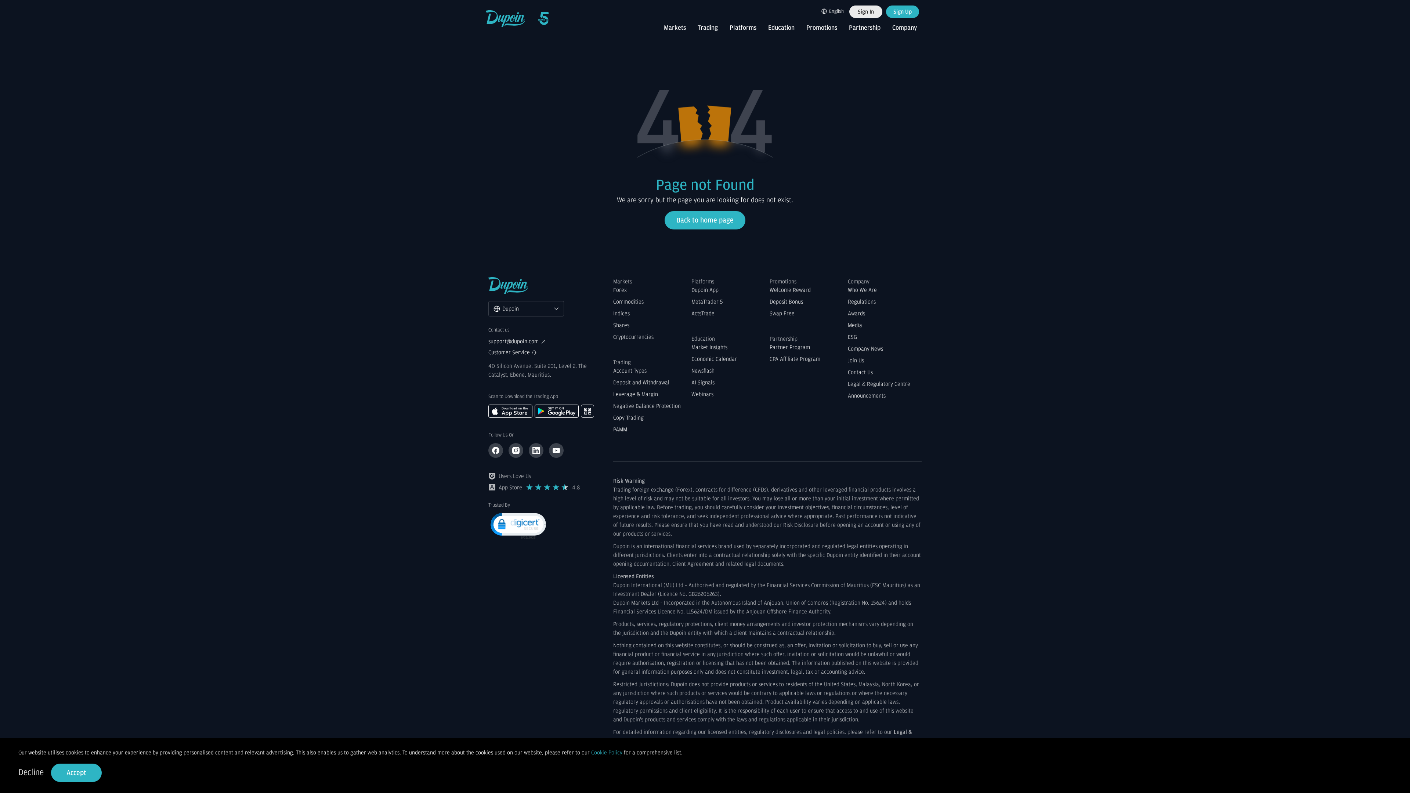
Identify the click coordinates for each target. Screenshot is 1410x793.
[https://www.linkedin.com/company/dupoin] (536, 450)
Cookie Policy (606, 753)
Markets (675, 28)
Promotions (821, 28)
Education (781, 28)
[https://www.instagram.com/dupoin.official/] (516, 450)
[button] (517, 525)
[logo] (506, 18)
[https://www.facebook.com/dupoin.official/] (495, 450)
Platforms (743, 28)
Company (904, 28)
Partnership (865, 28)
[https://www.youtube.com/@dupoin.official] (556, 450)
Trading (708, 28)
